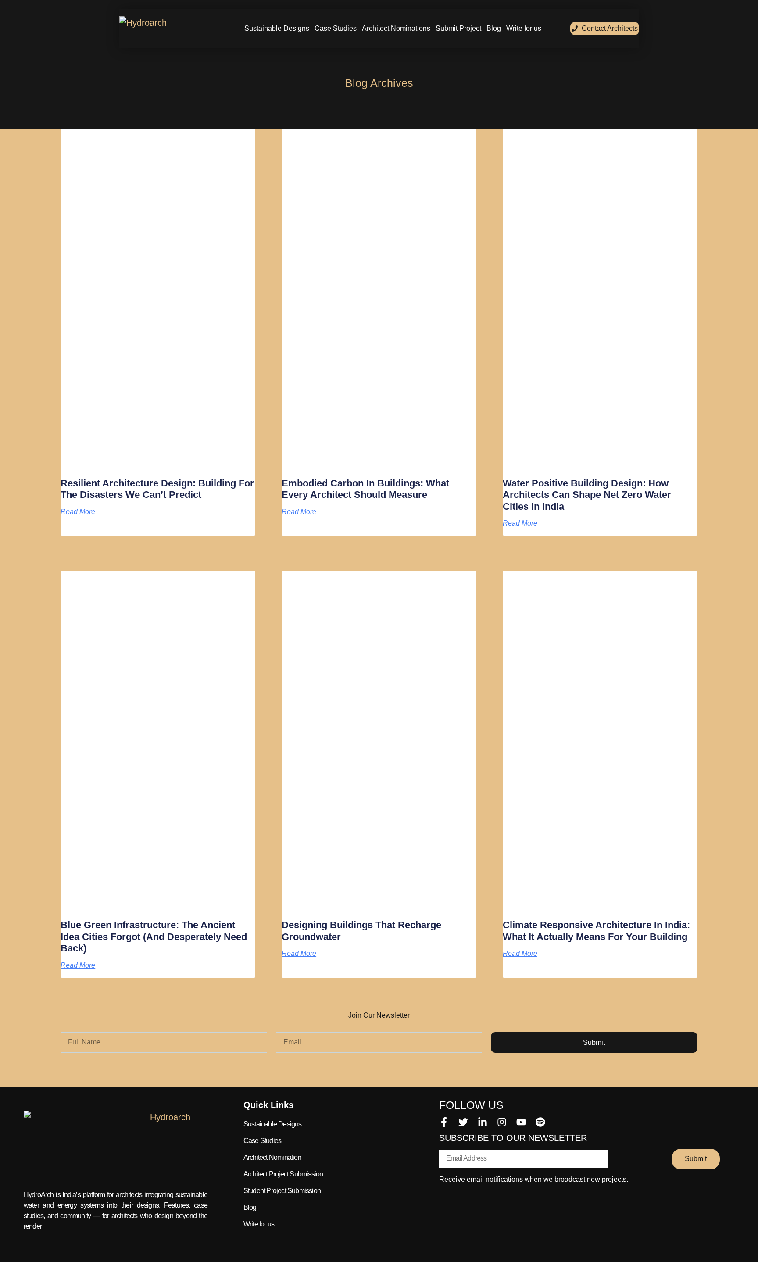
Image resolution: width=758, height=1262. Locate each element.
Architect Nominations (396, 28)
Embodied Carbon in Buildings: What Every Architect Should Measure (365, 489)
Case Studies (336, 28)
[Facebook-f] (444, 1122)
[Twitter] (463, 1122)
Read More (78, 511)
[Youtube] (521, 1122)
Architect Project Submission (283, 1174)
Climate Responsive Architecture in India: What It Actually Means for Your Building (596, 930)
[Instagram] (502, 1122)
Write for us (523, 28)
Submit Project (458, 28)
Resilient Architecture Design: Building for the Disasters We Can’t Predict (157, 489)
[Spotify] (540, 1122)
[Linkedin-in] (482, 1122)
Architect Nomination (272, 1157)
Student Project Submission (282, 1190)
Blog (493, 28)
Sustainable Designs (276, 28)
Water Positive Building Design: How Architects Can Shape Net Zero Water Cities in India (587, 495)
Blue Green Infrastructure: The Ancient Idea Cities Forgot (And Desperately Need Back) (154, 936)
